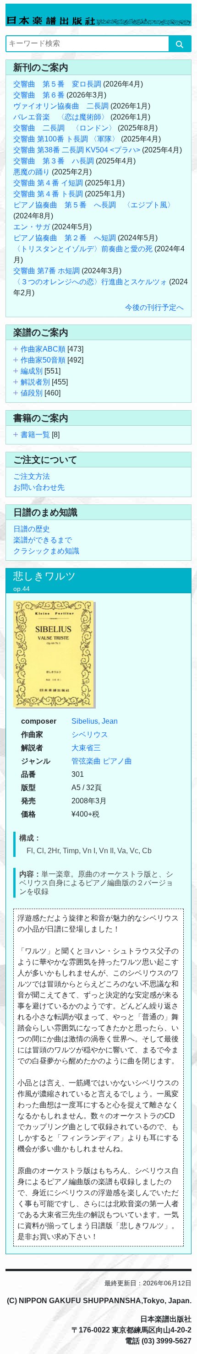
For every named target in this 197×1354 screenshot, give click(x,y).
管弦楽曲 (86, 761)
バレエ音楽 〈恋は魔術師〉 (61, 117)
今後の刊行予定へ (154, 307)
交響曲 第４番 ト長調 (48, 194)
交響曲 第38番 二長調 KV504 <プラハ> (76, 150)
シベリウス (89, 734)
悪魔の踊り (31, 172)
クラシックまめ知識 (46, 551)
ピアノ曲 (117, 761)
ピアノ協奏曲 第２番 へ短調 (64, 238)
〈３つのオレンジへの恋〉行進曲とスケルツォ (90, 282)
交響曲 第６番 (39, 95)
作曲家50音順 (43, 360)
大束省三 (86, 748)
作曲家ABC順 (43, 349)
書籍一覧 (35, 435)
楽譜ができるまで (42, 540)
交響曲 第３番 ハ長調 (53, 161)
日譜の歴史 (31, 529)
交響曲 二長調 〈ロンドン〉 (64, 128)
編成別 (32, 371)
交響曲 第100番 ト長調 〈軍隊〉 (66, 139)
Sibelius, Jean (94, 721)
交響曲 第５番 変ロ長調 (57, 84)
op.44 (21, 588)
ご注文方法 (31, 476)
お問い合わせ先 (39, 487)
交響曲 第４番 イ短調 (48, 183)
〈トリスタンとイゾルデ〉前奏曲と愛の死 (83, 249)
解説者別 (35, 382)
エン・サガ (31, 227)
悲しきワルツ (44, 576)
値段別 (32, 393)
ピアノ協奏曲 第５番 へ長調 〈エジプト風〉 (94, 205)
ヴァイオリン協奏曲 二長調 (61, 106)
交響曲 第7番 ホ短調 (46, 271)
